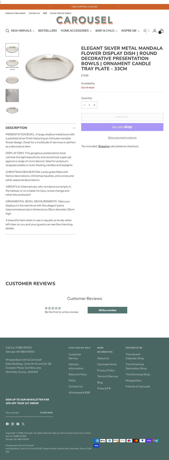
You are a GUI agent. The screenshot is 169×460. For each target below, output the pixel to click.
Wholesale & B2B (79, 392)
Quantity (86, 98)
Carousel (28, 433)
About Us (103, 358)
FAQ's (72, 380)
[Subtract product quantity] (84, 105)
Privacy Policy (106, 370)
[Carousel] (84, 20)
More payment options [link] (122, 137)
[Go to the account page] (154, 30)
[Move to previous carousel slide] (153, 263)
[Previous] (49, 7)
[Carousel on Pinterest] (18, 424)
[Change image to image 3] (12, 80)
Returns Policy (78, 374)
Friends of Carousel (138, 386)
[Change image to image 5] (12, 110)
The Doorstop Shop (138, 374)
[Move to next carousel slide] (160, 263)
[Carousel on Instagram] (13, 424)
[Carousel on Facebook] (8, 424)
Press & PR (104, 388)
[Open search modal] (7, 30)
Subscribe (46, 412)
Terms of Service (107, 376)
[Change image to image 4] (12, 95)
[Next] (119, 7)
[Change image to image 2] (12, 65)
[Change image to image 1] (12, 49)
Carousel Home (107, 364)
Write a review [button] (107, 310)
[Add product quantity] (94, 105)
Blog (100, 382)
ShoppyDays (134, 380)
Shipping (103, 146)
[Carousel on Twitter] (23, 424)
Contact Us (76, 386)
